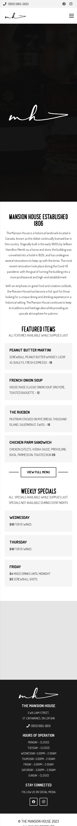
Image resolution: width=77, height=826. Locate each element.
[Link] (15, 15)
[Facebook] (64, 4)
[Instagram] (71, 4)
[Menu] (71, 16)
